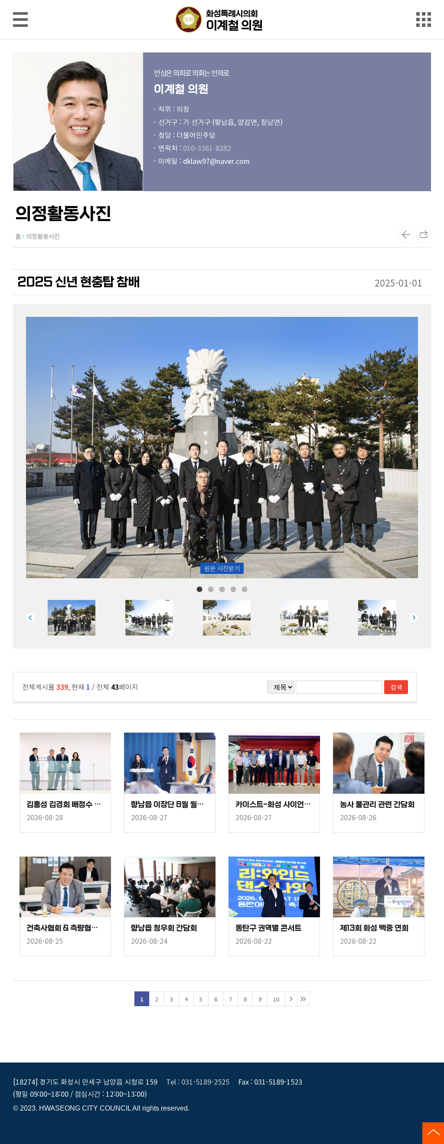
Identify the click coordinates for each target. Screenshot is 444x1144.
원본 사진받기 (222, 568)
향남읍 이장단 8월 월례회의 (170, 804)
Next (413, 617)
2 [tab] (210, 588)
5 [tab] (244, 588)
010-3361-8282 (207, 148)
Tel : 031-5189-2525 (197, 1081)
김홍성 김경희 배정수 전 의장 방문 (65, 804)
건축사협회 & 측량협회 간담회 (65, 928)
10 (276, 999)
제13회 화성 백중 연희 (374, 928)
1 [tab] (199, 588)
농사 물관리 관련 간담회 (377, 804)
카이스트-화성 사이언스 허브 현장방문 (274, 804)
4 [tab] (233, 588)
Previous (30, 617)
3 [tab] (222, 588)
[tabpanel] (86, 618)
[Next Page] (291, 998)
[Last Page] (303, 998)
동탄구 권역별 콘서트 (268, 928)
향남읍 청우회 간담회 (164, 928)
